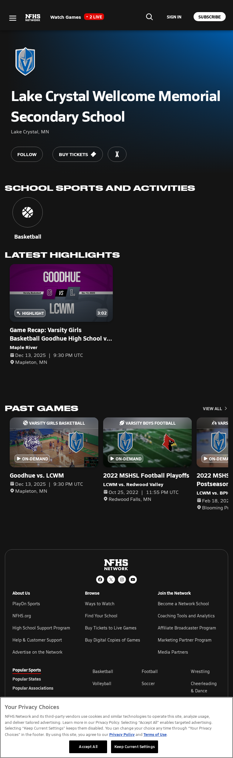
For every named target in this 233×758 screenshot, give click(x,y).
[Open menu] (12, 18)
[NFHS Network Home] (33, 17)
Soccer (148, 683)
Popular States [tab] (26, 679)
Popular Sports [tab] (26, 670)
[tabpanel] (157, 687)
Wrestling (200, 671)
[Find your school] (149, 16)
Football (150, 671)
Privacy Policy (122, 734)
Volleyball (102, 683)
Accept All (88, 746)
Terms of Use (155, 734)
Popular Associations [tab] (32, 688)
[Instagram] (122, 579)
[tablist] (42, 679)
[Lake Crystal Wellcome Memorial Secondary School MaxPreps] (117, 154)
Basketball (103, 671)
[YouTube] (133, 579)
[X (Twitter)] (111, 579)
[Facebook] (100, 579)
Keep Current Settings (134, 746)
